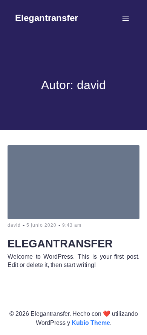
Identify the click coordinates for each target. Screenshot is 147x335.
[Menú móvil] (125, 18)
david (14, 225)
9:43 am (71, 225)
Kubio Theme (91, 323)
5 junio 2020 (41, 225)
